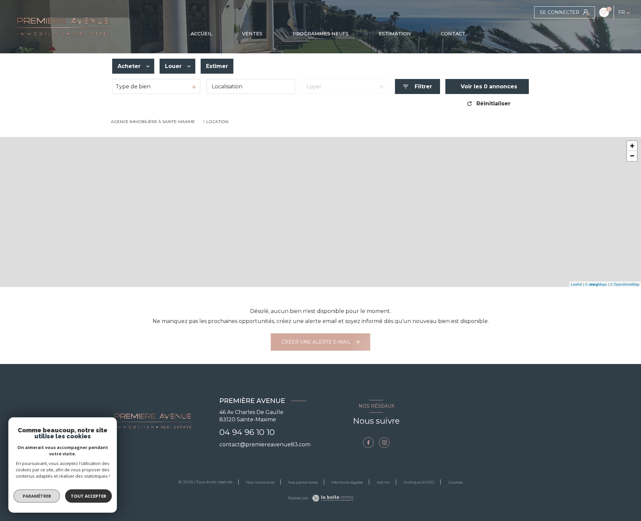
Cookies (455, 482)
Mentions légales (347, 482)
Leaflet (576, 284)
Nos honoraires (260, 482)
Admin (383, 482)
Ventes (252, 33)
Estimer (217, 66)
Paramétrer (37, 496)
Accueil (201, 33)
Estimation (394, 33)
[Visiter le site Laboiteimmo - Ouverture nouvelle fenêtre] (331, 498)
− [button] (632, 156)
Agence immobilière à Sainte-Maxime (153, 121)
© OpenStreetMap (624, 284)
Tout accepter (88, 496)
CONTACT (453, 33)
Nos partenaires (303, 482)
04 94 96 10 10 (247, 432)
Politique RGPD (419, 482)
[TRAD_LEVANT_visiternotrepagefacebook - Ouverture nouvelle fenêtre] (368, 442)
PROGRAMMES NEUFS (320, 33)
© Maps (596, 284)
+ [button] (632, 146)
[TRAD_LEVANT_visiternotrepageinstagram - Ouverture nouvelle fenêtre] (384, 442)
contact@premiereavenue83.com (264, 444)
